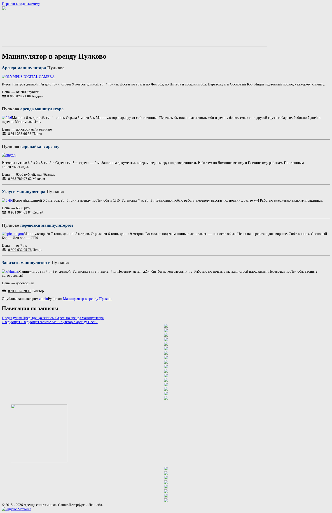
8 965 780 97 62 (20, 179)
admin (43, 299)
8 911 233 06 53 (19, 134)
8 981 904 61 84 (20, 212)
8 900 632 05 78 (20, 250)
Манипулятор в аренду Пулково (87, 299)
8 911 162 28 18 (19, 291)
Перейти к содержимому (21, 4)
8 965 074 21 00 (19, 96)
